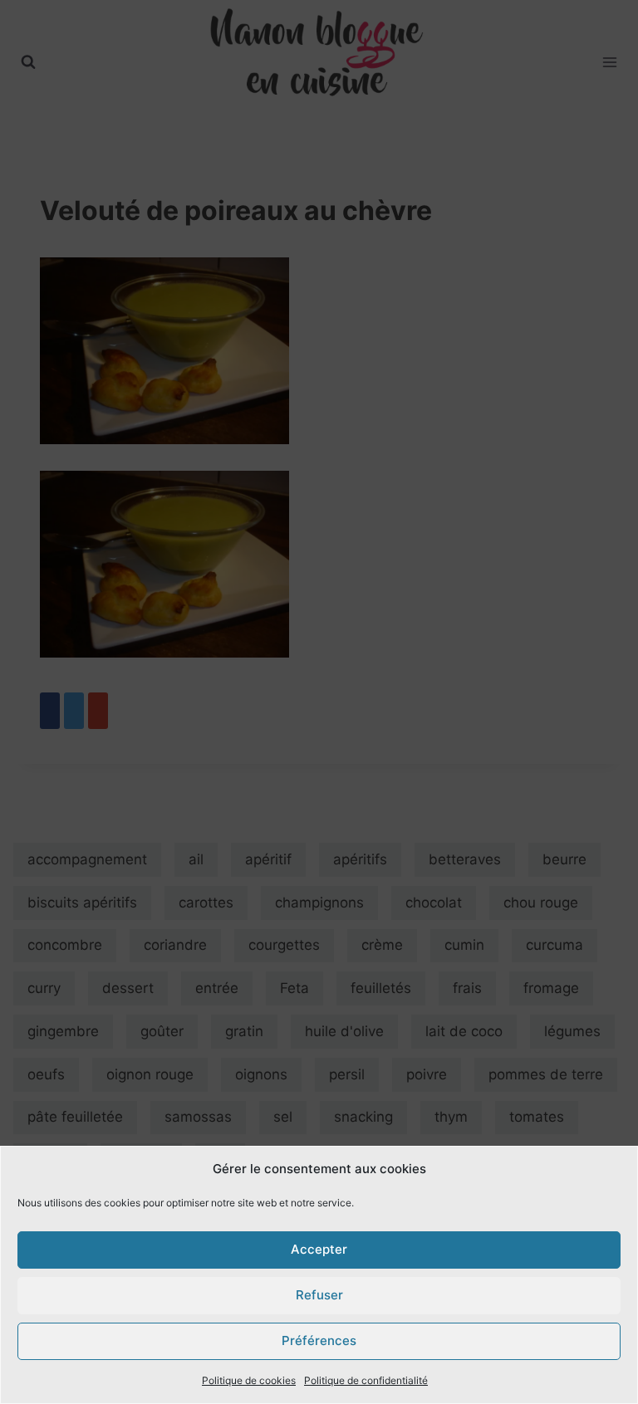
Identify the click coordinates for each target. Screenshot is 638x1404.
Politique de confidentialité (366, 1380)
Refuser (319, 1295)
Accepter (319, 1249)
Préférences (319, 1340)
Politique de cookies (249, 1380)
